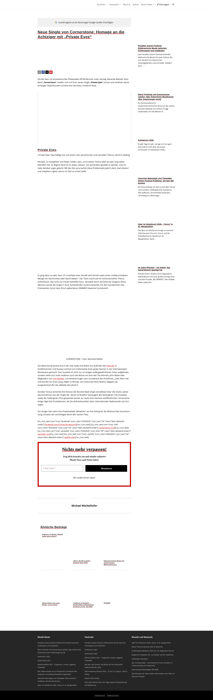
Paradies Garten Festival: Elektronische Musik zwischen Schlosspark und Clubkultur (152, 48)
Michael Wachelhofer (84, 505)
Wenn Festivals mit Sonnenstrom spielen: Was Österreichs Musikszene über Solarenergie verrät (156, 96)
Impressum (100, 695)
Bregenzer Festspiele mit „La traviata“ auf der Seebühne (152, 655)
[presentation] (84, 545)
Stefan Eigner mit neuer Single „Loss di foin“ (51, 604)
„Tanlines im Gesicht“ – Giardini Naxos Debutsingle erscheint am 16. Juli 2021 (83, 605)
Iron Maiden (58, 378)
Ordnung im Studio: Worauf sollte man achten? (52, 535)
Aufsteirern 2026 (146, 140)
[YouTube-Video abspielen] (84, 117)
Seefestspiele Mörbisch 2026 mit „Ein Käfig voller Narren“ (153, 651)
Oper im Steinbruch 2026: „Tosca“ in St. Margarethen (155, 225)
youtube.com (44, 434)
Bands (136, 4)
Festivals (110, 365)
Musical (126, 4)
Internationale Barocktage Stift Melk (145, 670)
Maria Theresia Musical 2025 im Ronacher (147, 647)
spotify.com (69, 437)
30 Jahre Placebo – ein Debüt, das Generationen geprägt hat (154, 269)
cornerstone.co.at (107, 427)
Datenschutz (112, 695)
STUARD (107, 603)
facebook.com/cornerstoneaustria (61, 424)
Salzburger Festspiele (140, 659)
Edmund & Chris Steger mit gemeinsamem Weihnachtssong (114, 563)
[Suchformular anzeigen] (173, 4)
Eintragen (164, 4)
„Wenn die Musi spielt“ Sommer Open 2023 (81, 562)
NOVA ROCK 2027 (44, 661)
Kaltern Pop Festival (92, 678)
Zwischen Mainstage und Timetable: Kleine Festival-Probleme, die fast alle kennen (156, 180)
